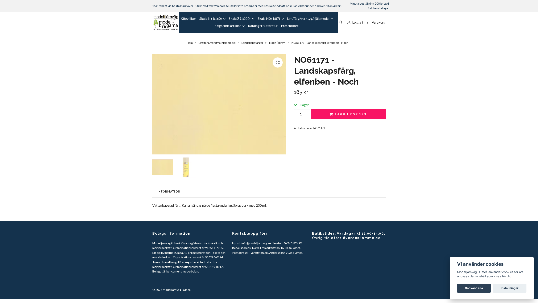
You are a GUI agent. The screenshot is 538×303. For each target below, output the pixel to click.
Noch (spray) (277, 42)
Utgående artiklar (228, 26)
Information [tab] (168, 191)
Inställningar (509, 288)
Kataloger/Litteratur (263, 26)
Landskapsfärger (252, 42)
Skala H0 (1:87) (269, 18)
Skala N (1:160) (210, 18)
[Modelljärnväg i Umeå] (166, 22)
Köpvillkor (188, 18)
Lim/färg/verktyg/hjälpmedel (308, 18)
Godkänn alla (474, 288)
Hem (190, 42)
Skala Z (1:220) (240, 18)
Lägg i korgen (351, 114)
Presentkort (289, 26)
